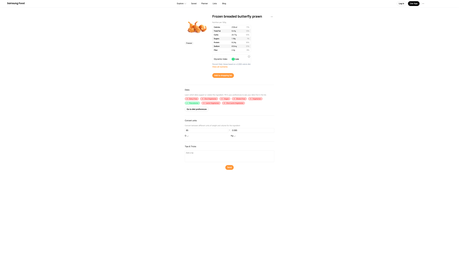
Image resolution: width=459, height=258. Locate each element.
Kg (232, 136)
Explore (180, 3)
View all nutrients (220, 67)
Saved (194, 3)
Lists (215, 3)
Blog (224, 3)
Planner (204, 3)
